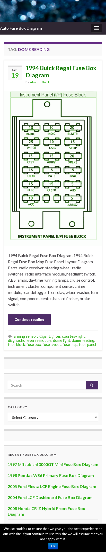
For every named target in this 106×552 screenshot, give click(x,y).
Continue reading (29, 319)
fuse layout (51, 344)
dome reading (83, 340)
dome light (61, 340)
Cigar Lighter (49, 336)
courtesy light (73, 336)
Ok (53, 546)
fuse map (70, 344)
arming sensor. (26, 336)
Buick (46, 82)
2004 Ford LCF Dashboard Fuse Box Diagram (50, 497)
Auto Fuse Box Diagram (21, 28)
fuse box (33, 344)
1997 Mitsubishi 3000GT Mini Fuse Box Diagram (53, 464)
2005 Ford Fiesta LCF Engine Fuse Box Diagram (52, 486)
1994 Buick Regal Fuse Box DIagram (60, 71)
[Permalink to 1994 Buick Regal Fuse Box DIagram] (53, 167)
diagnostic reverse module (29, 340)
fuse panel (87, 344)
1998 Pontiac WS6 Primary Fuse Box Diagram (51, 475)
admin (34, 82)
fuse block (16, 344)
